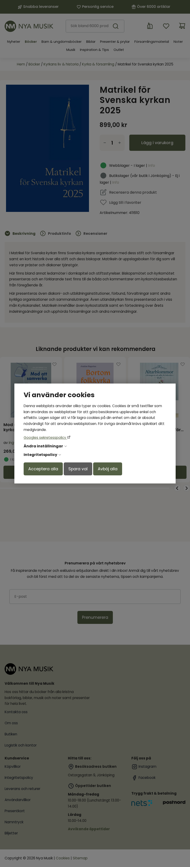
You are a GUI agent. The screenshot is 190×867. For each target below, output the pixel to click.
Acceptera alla (43, 469)
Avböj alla (107, 469)
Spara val (78, 469)
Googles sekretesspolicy (45, 437)
